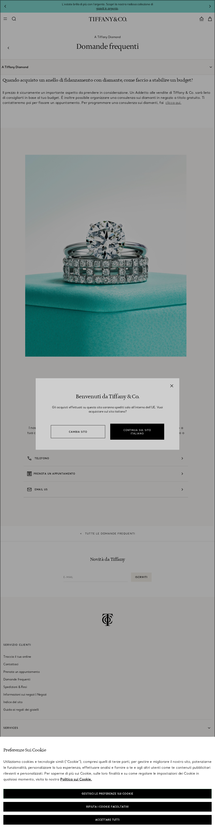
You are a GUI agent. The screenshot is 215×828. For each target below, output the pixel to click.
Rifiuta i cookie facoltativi (107, 806)
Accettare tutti (107, 819)
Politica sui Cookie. (76, 779)
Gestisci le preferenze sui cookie (107, 793)
